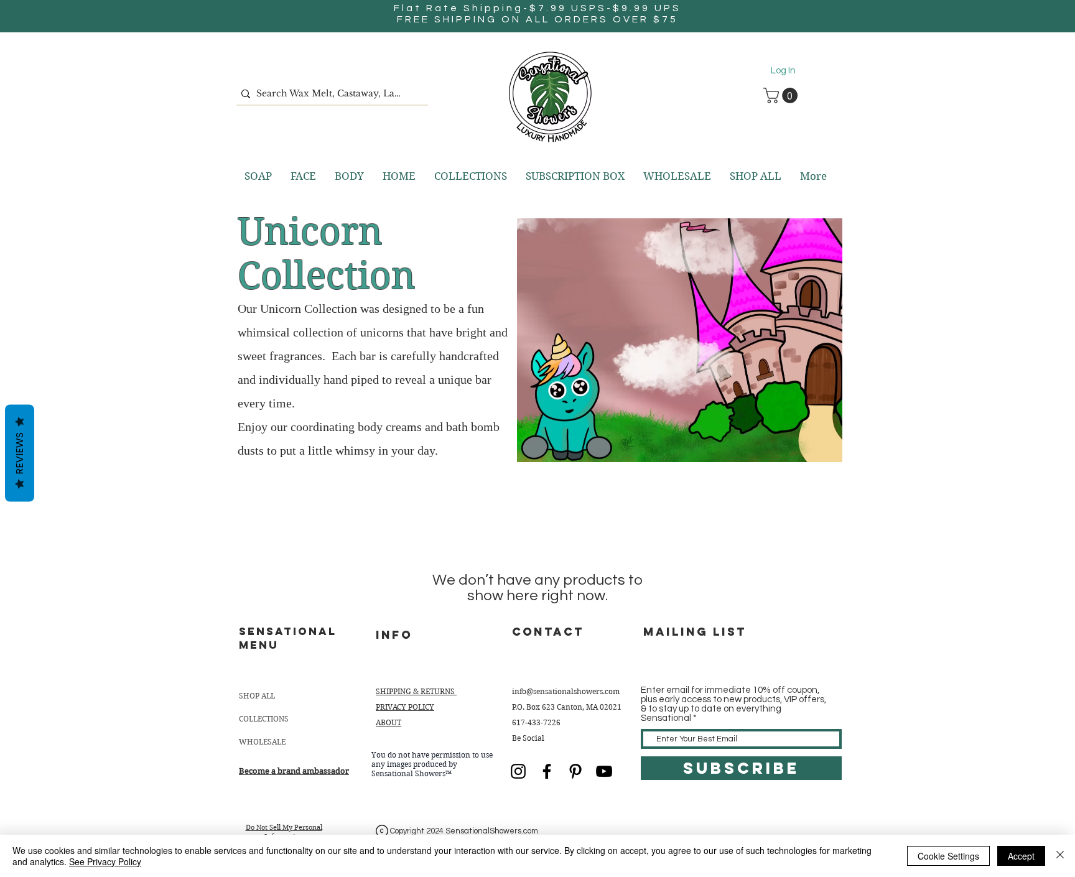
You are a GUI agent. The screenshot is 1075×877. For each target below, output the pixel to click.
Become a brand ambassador (294, 771)
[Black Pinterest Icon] (575, 771)
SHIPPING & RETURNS (416, 691)
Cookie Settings (948, 856)
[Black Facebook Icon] (547, 771)
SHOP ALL (257, 695)
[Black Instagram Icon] (518, 771)
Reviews (19, 453)
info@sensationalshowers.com (566, 691)
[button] (782, 95)
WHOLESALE (262, 741)
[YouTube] (604, 771)
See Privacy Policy (105, 861)
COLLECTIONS (264, 718)
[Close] (1060, 856)
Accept (1021, 856)
